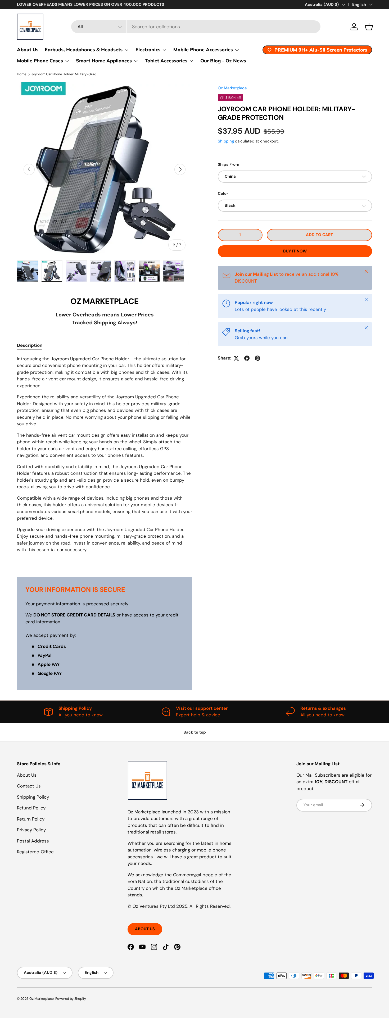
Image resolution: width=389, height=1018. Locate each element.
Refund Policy (31, 808)
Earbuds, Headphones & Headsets (84, 50)
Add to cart (319, 234)
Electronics (147, 50)
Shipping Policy (33, 797)
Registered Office (35, 852)
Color (223, 193)
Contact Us (29, 786)
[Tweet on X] (236, 358)
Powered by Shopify (70, 998)
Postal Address (33, 841)
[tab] (29, 345)
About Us (27, 50)
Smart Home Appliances (104, 61)
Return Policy (30, 819)
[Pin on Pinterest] (257, 358)
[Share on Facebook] (247, 358)
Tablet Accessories (166, 61)
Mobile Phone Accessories (203, 50)
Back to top (194, 732)
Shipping (226, 141)
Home (21, 74)
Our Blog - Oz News (223, 61)
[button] (369, 27)
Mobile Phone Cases (40, 61)
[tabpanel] (104, 460)
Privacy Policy (31, 830)
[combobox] (195, 26)
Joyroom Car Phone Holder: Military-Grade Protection (65, 74)
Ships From (228, 164)
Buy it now (295, 251)
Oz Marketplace (232, 88)
